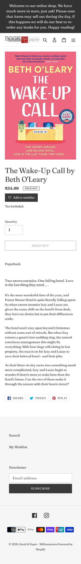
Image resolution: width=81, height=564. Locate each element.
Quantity (11, 221)
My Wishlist (18, 447)
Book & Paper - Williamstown (38, 544)
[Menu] (73, 40)
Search (14, 435)
